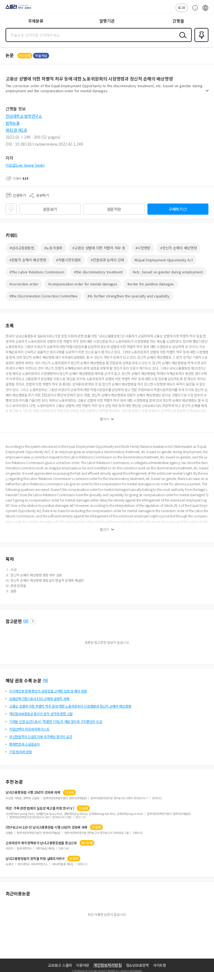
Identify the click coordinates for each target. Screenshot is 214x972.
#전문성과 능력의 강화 (107, 259)
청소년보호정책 (137, 965)
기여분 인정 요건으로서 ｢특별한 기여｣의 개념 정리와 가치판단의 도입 (55, 721)
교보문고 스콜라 (60, 965)
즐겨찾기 (200, 41)
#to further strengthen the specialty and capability (128, 296)
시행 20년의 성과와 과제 (33, 792)
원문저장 (114, 209)
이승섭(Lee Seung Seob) (25, 165)
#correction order (23, 284)
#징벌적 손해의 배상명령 (27, 259)
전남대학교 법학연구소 (24, 116)
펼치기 (104, 419)
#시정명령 (142, 247)
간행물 (178, 21)
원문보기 (50, 209)
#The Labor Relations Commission (36, 272)
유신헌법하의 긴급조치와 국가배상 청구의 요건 (40, 736)
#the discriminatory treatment (98, 272)
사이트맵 (159, 965)
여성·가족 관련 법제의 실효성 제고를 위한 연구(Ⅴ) (40, 808)
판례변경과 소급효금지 (24, 744)
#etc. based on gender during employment (168, 272)
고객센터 (193, 10)
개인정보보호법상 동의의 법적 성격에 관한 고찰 (41, 713)
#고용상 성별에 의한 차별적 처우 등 (98, 247)
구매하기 (176, 209)
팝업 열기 (33, 621)
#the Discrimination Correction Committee (43, 296)
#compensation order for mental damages (82, 284)
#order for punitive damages (150, 284)
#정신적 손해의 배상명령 (178, 247)
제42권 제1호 (16, 130)
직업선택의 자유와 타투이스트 (29, 729)
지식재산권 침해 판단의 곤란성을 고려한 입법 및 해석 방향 (48, 691)
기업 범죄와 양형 (20, 751)
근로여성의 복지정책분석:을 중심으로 (41, 843)
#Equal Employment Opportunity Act (163, 259)
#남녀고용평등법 (21, 247)
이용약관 (82, 965)
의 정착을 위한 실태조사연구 (35, 858)
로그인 (181, 7)
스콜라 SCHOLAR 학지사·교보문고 (17, 8)
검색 (181, 39)
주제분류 (35, 21)
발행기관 (107, 21)
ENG (205, 10)
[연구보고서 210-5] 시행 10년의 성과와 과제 (46, 827)
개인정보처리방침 (107, 965)
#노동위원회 (53, 247)
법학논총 (13, 123)
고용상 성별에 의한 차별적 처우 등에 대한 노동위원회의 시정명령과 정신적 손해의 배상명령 (70, 706)
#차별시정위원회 (68, 259)
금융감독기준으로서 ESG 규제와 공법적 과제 (39, 698)
